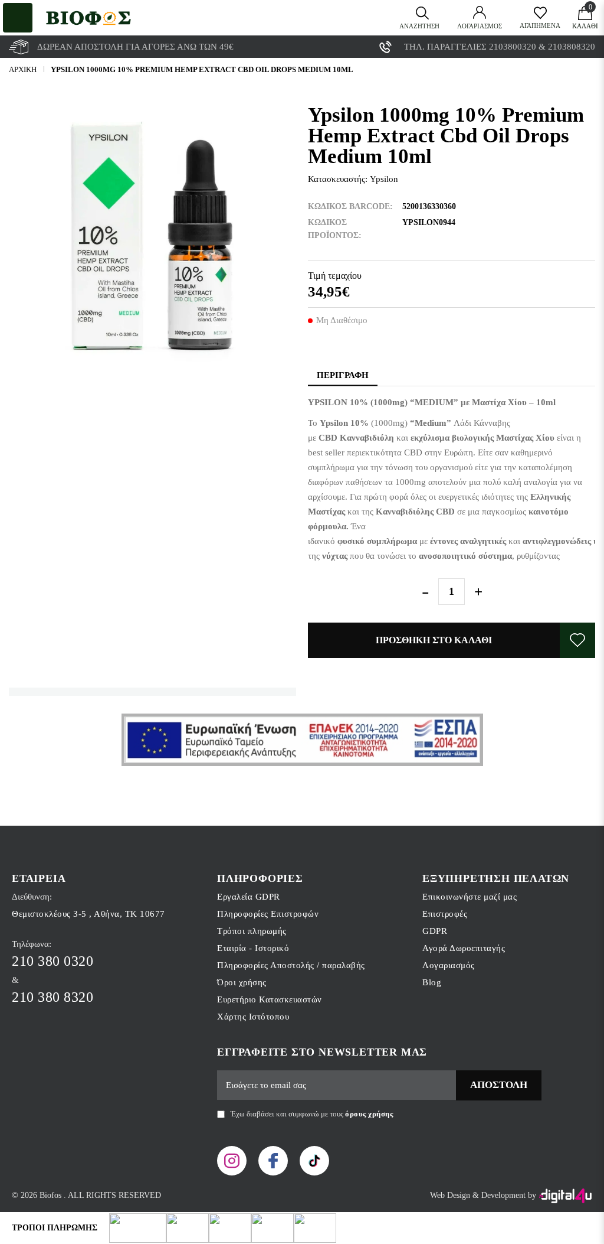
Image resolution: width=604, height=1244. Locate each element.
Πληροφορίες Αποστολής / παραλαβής (291, 965)
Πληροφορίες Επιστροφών (268, 914)
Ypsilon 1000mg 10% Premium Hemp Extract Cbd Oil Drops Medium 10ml (202, 69)
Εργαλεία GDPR (248, 896)
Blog (431, 982)
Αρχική (23, 69)
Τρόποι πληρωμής (252, 931)
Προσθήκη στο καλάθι (434, 640)
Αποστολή (498, 1084)
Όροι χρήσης (242, 982)
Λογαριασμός (448, 965)
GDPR (434, 931)
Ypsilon (384, 179)
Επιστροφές (444, 914)
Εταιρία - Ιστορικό (253, 948)
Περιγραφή (343, 375)
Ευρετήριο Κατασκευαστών (269, 999)
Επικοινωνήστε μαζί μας (469, 896)
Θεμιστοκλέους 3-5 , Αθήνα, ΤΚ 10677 (88, 914)
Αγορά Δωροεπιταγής (463, 948)
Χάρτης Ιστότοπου (253, 1016)
